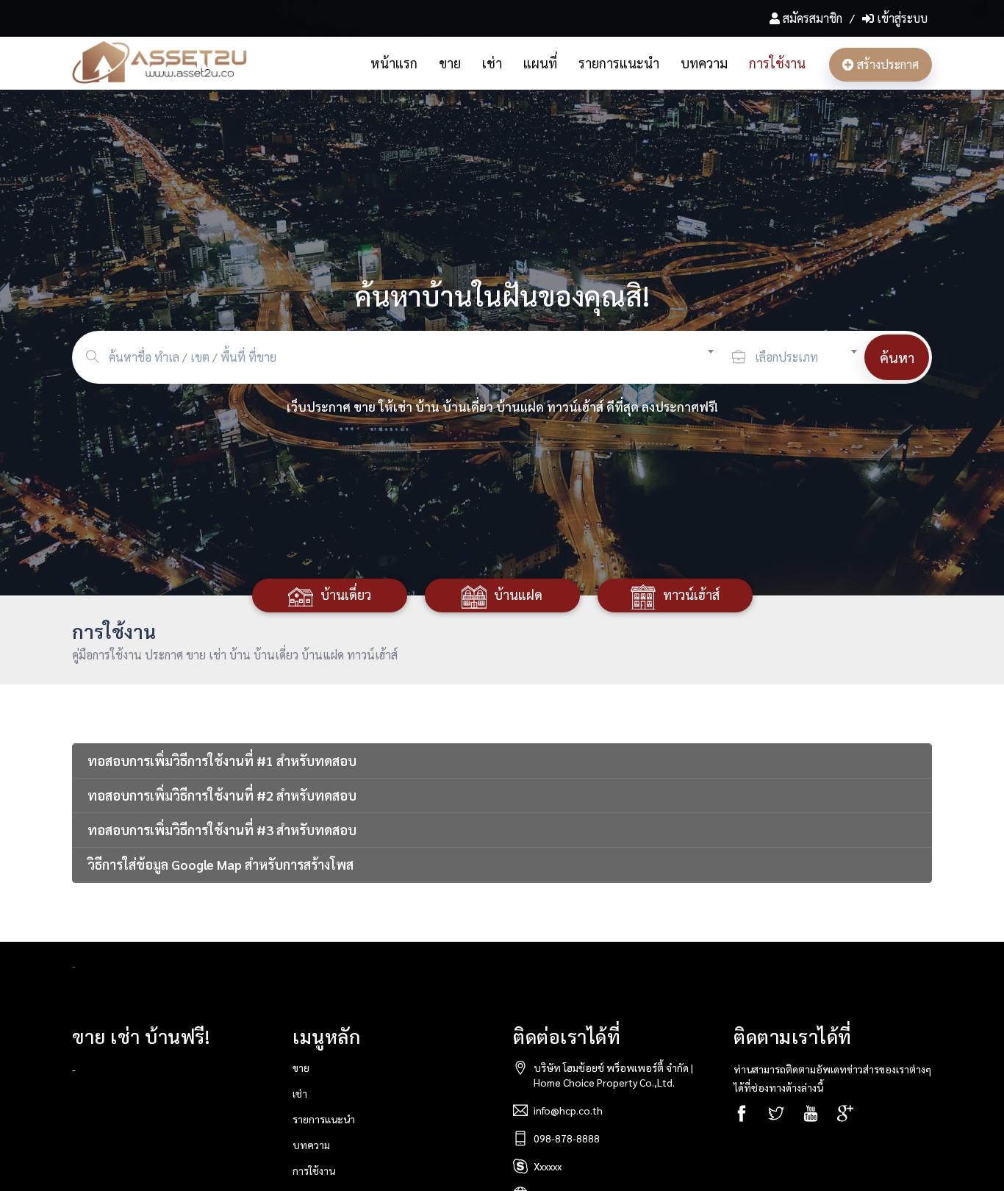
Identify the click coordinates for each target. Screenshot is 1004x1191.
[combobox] (417, 355)
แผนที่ (540, 62)
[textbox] (417, 357)
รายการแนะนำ (618, 62)
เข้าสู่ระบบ (901, 18)
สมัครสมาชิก (812, 18)
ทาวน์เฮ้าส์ (691, 594)
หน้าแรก (393, 62)
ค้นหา (897, 357)
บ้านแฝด (518, 594)
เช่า (492, 62)
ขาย (450, 62)
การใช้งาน (777, 62)
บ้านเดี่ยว (345, 594)
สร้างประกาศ (886, 64)
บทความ (704, 62)
